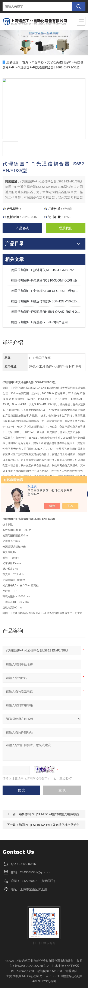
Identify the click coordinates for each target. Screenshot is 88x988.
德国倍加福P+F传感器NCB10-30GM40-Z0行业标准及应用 (46, 280)
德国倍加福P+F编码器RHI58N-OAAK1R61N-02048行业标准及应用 (46, 311)
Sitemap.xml (25, 971)
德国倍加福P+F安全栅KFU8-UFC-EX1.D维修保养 (46, 291)
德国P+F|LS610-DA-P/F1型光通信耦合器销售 (49, 824)
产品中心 (38, 62)
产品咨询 (22, 228)
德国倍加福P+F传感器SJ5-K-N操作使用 (39, 322)
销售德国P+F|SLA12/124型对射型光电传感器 (49, 814)
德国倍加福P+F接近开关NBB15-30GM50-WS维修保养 (46, 270)
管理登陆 (71, 971)
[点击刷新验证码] (44, 769)
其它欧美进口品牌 (59, 62)
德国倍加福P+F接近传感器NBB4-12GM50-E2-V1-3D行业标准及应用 (46, 301)
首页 (25, 62)
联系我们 (65, 228)
